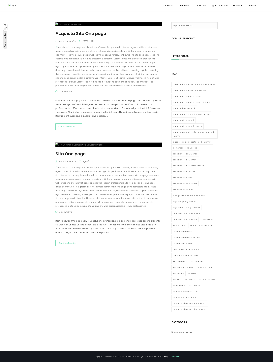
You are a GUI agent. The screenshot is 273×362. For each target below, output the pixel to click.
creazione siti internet (80, 58)
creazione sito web (93, 62)
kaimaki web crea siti (105, 70)
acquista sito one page (69, 47)
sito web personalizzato (111, 85)
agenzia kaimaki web (184, 108)
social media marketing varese (189, 309)
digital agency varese (66, 66)
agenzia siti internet (120, 47)
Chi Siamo (168, 5)
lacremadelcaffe (67, 41)
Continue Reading (67, 126)
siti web (147, 78)
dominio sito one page (115, 66)
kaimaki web (87, 70)
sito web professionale (135, 85)
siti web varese (76, 81)
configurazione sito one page (133, 54)
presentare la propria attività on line (131, 74)
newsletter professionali (186, 249)
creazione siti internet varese (106, 58)
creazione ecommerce (185, 153)
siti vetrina (137, 78)
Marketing (201, 5)
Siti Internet (184, 5)
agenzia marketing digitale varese (191, 114)
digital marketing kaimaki (90, 66)
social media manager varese (189, 303)
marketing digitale (138, 70)
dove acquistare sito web (67, 70)
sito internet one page (109, 81)
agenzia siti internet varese (144, 47)
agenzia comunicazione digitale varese (194, 84)
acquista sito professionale (95, 47)
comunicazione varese (107, 54)
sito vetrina (93, 85)
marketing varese (79, 74)
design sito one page (144, 62)
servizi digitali (76, 78)
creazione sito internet (72, 62)
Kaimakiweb (174, 356)
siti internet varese (105, 78)
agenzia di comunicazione (187, 96)
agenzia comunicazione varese (190, 90)
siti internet (89, 78)
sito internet (91, 81)
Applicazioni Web (219, 5)
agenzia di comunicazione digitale (191, 102)
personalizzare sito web (100, 74)
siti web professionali (184, 279)
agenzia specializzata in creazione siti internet (78, 51)
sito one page (128, 81)
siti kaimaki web (123, 78)
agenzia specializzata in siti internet (119, 51)
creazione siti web (183, 177)
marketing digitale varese (186, 237)
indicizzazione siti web (185, 219)
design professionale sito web (118, 62)
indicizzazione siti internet (187, 213)
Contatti (251, 5)
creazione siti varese (132, 58)
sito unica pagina (78, 85)
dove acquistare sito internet (141, 66)
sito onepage (142, 81)
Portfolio (237, 5)
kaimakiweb (122, 70)
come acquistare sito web (82, 54)
